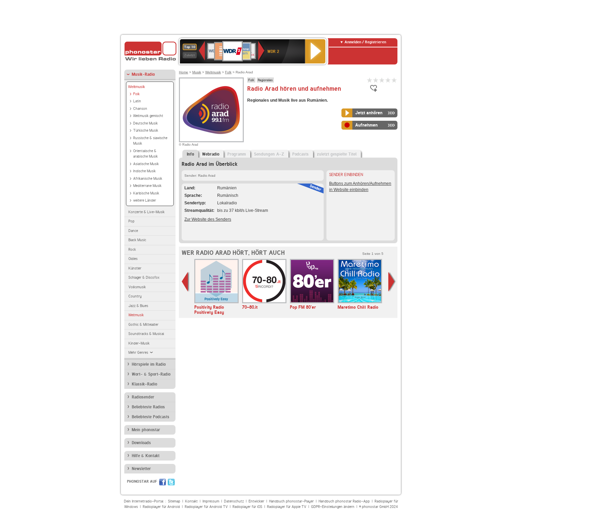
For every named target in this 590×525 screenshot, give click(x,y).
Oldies (133, 259)
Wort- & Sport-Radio (151, 374)
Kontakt (191, 501)
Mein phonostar (146, 429)
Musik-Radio (143, 74)
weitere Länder (144, 200)
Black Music (137, 240)
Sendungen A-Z (269, 154)
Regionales (265, 80)
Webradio (210, 154)
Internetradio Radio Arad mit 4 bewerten (388, 80)
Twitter (171, 482)
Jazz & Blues (138, 306)
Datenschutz (234, 501)
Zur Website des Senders (207, 219)
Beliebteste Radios (148, 407)
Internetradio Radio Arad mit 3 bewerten (382, 80)
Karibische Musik (146, 193)
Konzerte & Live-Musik (146, 212)
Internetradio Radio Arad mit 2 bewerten (376, 80)
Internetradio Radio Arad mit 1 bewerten (370, 80)
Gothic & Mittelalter (143, 324)
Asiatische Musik (146, 164)
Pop (131, 221)
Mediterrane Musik (147, 186)
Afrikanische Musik (147, 178)
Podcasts (300, 154)
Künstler (134, 268)
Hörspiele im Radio (149, 364)
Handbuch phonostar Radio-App (344, 501)
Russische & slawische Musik (150, 141)
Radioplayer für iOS (247, 507)
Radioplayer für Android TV (206, 507)
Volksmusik (137, 287)
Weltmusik (136, 87)
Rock (132, 249)
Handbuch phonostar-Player (291, 501)
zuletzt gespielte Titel (336, 154)
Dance (133, 231)
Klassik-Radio (144, 384)
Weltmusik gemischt (148, 116)
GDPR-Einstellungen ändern (332, 507)
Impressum (210, 501)
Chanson (140, 108)
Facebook (162, 482)
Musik (196, 72)
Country (135, 296)
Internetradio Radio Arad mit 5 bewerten (394, 80)
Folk (136, 94)
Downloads (141, 442)
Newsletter (141, 468)
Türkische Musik (145, 130)
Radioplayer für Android (161, 507)
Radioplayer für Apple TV (286, 507)
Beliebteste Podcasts (150, 416)
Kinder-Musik (139, 343)
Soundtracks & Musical (146, 334)
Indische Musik (144, 171)
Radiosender (143, 397)
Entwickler (256, 501)
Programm (236, 154)
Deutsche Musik (145, 123)
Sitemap (174, 501)
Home (183, 72)
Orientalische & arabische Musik (145, 154)
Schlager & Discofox (143, 277)
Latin (137, 101)
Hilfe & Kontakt (145, 455)
